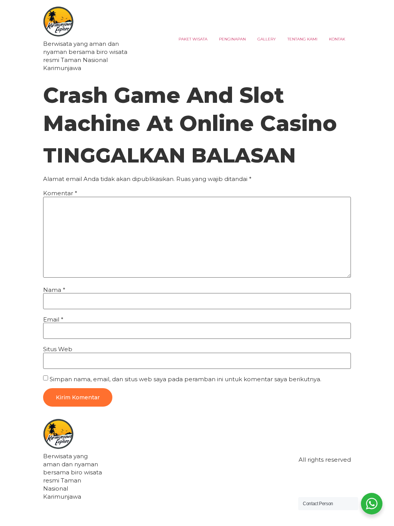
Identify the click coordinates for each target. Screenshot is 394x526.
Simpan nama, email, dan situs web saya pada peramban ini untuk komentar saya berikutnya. (185, 379)
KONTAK (337, 39)
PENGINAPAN (232, 39)
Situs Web (57, 349)
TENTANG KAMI (302, 39)
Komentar (60, 193)
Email (53, 319)
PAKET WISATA (193, 39)
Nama (54, 290)
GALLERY (266, 39)
